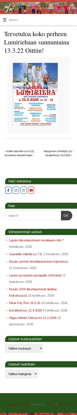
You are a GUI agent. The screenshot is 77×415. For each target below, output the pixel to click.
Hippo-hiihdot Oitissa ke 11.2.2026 (32, 318)
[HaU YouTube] (31, 190)
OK (65, 215)
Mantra (51, 404)
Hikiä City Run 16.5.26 (24, 303)
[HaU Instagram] (16, 190)
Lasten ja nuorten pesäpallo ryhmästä (35, 275)
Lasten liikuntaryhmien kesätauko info (35, 240)
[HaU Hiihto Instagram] (23, 190)
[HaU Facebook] (8, 190)
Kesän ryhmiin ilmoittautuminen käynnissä (38, 261)
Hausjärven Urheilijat (18, 404)
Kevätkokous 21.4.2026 (25, 310)
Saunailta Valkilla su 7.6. (26, 254)
